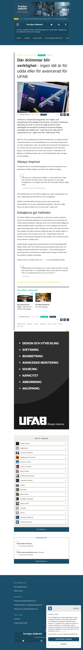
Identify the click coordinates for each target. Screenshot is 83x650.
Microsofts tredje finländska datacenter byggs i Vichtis (24, 18)
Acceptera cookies (64, 639)
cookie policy (63, 631)
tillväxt (54, 323)
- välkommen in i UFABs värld (24, 307)
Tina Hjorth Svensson (26, 546)
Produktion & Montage (26, 55)
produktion (43, 323)
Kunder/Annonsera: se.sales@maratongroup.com (28, 605)
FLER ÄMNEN (40, 529)
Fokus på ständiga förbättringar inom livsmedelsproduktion (55, 18)
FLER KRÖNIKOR (40, 561)
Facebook (17, 619)
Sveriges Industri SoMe (20, 623)
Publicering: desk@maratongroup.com (25, 601)
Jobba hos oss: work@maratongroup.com (26, 609)
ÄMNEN (27, 38)
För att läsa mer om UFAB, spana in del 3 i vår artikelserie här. (38, 282)
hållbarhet (30, 323)
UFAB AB (37, 114)
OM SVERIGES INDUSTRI (54, 38)
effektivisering (21, 323)
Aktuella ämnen (18, 591)
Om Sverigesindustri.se (20, 587)
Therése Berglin (24, 114)
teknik (49, 323)
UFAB (45, 260)
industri (36, 323)
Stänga (76, 608)
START (18, 38)
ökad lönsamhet (30, 552)
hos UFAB (42, 306)
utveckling (20, 326)
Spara (49, 55)
